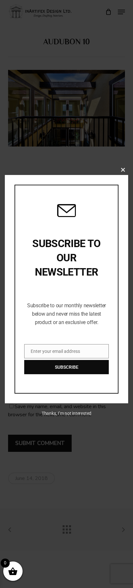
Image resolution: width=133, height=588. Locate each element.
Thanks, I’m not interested (66, 413)
